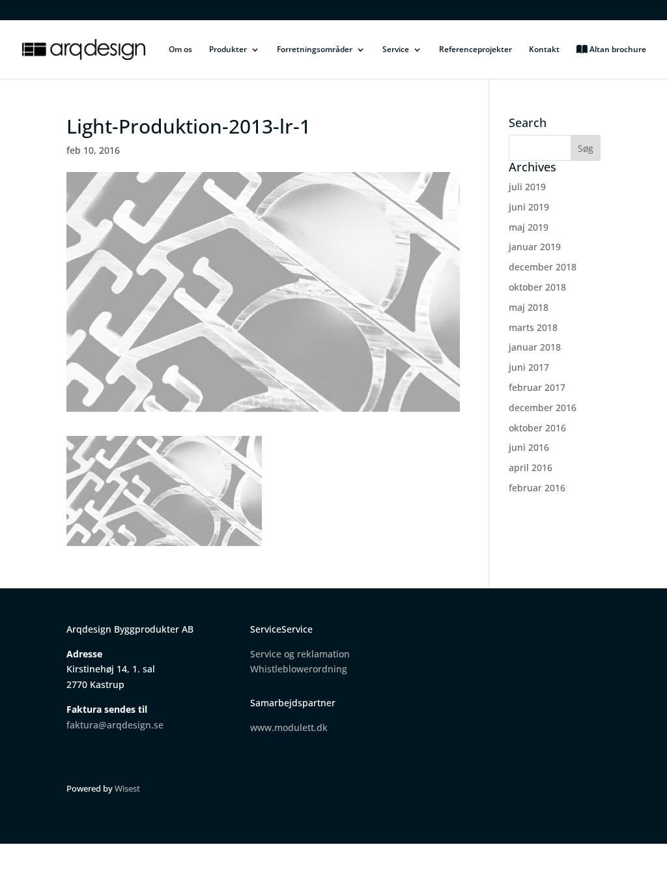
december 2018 (542, 267)
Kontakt (544, 50)
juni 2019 (529, 207)
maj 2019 (528, 227)
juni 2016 (529, 447)
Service (395, 50)
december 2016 (542, 407)
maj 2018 (528, 307)
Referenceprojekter (475, 50)
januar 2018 (535, 347)
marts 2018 (533, 327)
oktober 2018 (537, 287)
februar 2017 (537, 387)
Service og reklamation (300, 654)
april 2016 (530, 467)
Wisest (127, 788)
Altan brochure (617, 50)
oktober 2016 (537, 428)
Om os (180, 50)
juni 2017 (529, 367)
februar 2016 (537, 487)
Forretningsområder (314, 50)
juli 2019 (527, 186)
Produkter (228, 50)
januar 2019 (535, 246)
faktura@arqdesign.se (114, 725)
